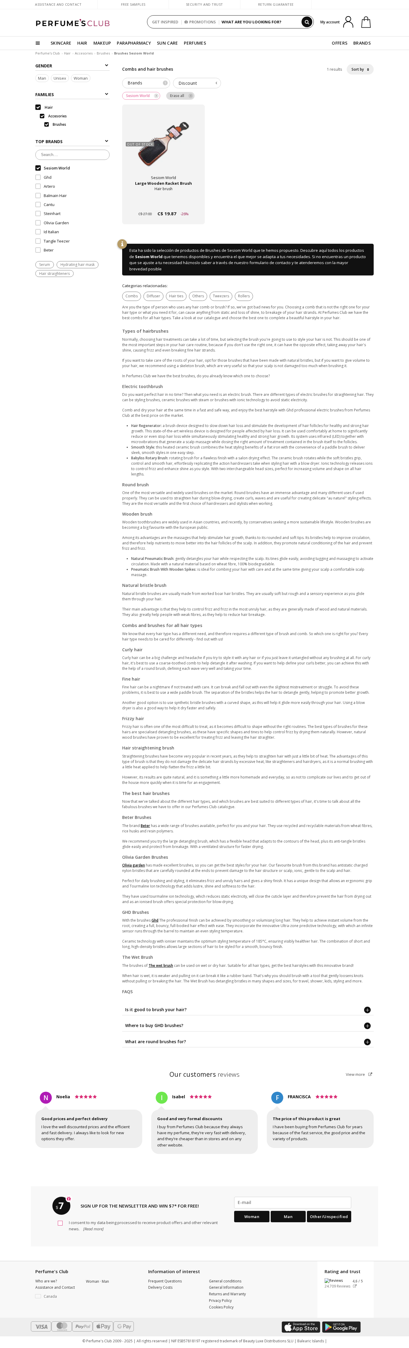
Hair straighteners (54, 273)
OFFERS (339, 43)
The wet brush (161, 965)
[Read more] (93, 1229)
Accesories (84, 53)
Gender (43, 66)
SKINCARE (61, 43)
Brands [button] (147, 83)
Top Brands (49, 141)
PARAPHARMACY (134, 43)
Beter (145, 825)
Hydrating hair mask (77, 264)
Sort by (358, 69)
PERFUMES (195, 43)
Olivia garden (133, 865)
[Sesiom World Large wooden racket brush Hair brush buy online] (163, 202)
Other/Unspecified (329, 1216)
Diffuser (153, 296)
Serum (44, 264)
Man (42, 78)
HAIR (82, 43)
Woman (81, 78)
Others (198, 296)
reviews (204, 1074)
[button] (56, 1296)
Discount (187, 83)
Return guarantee (276, 4)
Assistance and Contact (58, 4)
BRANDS (362, 43)
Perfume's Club (47, 53)
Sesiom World (149, 256)
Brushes (103, 53)
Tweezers (221, 296)
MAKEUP (102, 43)
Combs (131, 296)
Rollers (244, 296)
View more (356, 1074)
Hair (67, 53)
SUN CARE (167, 43)
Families (44, 94)
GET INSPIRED (165, 22)
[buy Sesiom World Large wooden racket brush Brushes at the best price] (163, 146)
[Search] (307, 21)
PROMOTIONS (202, 22)
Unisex (60, 78)
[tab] (146, 83)
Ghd (155, 920)
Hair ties (176, 296)
